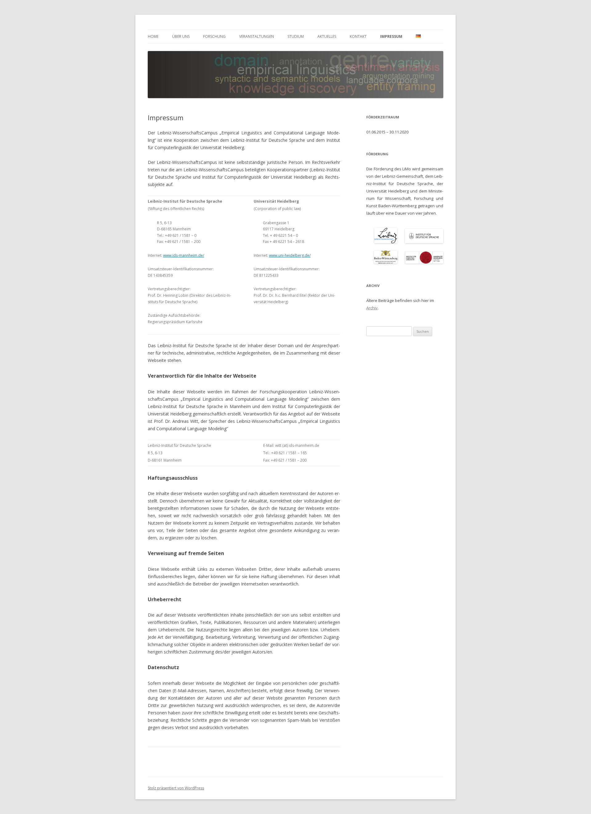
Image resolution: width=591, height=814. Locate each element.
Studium (295, 36)
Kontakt (358, 36)
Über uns (181, 36)
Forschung (214, 36)
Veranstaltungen (256, 36)
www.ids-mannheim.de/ (183, 255)
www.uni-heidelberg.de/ (290, 255)
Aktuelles (326, 36)
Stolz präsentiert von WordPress (176, 788)
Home (153, 36)
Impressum (391, 36)
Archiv (372, 308)
